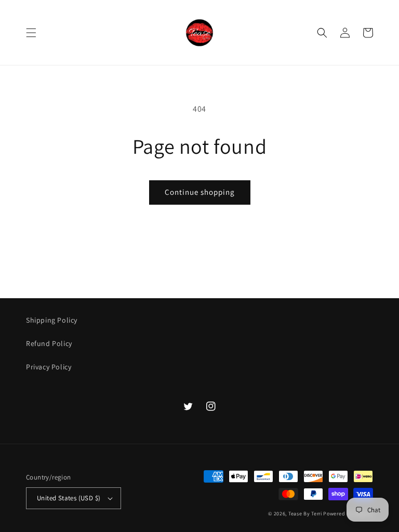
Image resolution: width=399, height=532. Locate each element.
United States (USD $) (68, 498)
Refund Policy (49, 343)
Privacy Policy (48, 366)
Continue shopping (200, 192)
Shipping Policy (51, 320)
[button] (31, 32)
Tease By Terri (305, 513)
